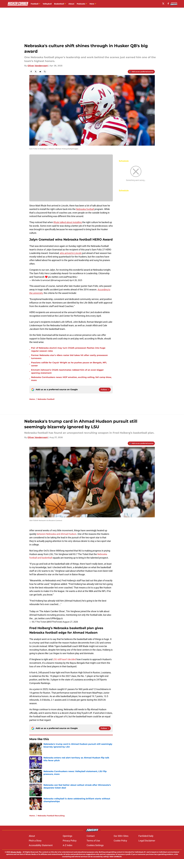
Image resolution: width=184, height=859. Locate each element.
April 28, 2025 (75, 280)
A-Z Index (67, 845)
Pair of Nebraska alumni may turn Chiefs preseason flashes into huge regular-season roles (68, 349)
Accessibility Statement (41, 845)
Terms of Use (93, 840)
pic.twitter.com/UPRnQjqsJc (49, 618)
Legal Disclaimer (146, 840)
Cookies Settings (95, 845)
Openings (67, 836)
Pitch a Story (35, 840)
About (71, 4)
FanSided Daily (145, 836)
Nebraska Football (46, 399)
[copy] (45, 71)
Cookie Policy (120, 840)
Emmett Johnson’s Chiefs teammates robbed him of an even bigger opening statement (67, 371)
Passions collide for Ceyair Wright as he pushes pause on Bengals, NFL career (69, 364)
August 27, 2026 (70, 621)
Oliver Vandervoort (38, 65)
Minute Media (15, 852)
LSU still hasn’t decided (64, 659)
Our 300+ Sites (121, 836)
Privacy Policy (70, 840)
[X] (163, 4)
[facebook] (168, 4)
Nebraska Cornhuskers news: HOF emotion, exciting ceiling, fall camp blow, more (71, 378)
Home (32, 399)
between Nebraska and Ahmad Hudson (56, 534)
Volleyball (47, 4)
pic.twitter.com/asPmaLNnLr (62, 277)
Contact (91, 836)
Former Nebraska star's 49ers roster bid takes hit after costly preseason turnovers (69, 356)
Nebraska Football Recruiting (51, 816)
